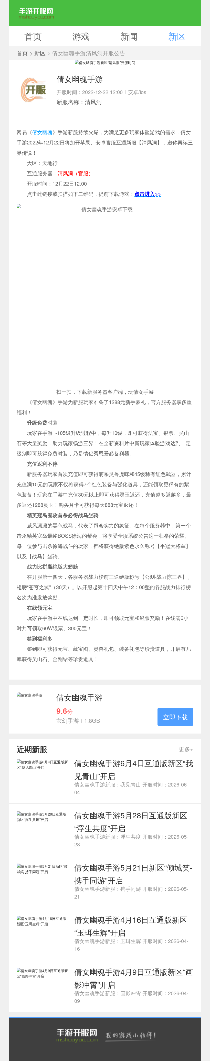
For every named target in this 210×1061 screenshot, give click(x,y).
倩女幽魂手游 (79, 697)
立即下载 (175, 716)
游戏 (81, 36)
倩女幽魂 (42, 132)
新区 (177, 36)
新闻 (129, 36)
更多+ (186, 749)
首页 (33, 36)
